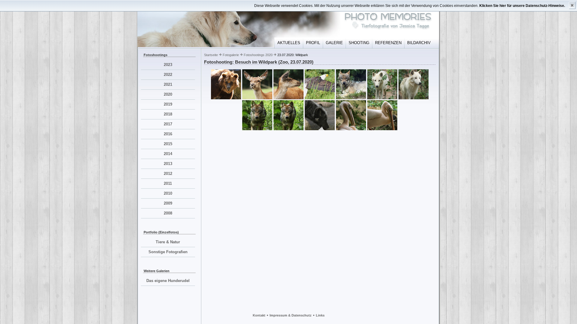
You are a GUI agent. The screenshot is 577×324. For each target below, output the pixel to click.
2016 (168, 134)
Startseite (211, 55)
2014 (168, 154)
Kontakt (259, 315)
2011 (168, 183)
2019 (168, 104)
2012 (168, 173)
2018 (168, 114)
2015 (168, 144)
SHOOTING (359, 42)
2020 (168, 94)
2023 (168, 64)
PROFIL (313, 42)
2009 (168, 203)
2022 (168, 74)
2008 (168, 213)
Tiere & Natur (168, 242)
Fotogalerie (231, 55)
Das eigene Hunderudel (168, 280)
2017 (168, 124)
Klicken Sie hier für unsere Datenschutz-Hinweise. (522, 6)
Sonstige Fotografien (168, 252)
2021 (168, 84)
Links (320, 315)
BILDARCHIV (419, 42)
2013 (168, 163)
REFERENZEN (388, 42)
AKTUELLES (288, 42)
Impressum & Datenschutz (291, 315)
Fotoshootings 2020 (258, 55)
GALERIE (334, 42)
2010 (168, 193)
